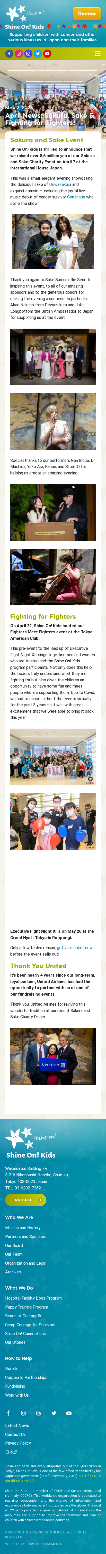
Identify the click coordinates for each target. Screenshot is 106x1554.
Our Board (14, 1245)
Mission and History (23, 1227)
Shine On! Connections (25, 1333)
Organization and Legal (25, 1263)
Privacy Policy (18, 1443)
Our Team (14, 1254)
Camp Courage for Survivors (30, 1324)
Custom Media (48, 1544)
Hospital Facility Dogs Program (33, 1298)
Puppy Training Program (26, 1307)
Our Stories (15, 1342)
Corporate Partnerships (26, 1377)
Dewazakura (60, 184)
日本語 (11, 1452)
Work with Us (17, 1395)
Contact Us (15, 1434)
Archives (13, 1272)
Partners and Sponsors (25, 1236)
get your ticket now (75, 947)
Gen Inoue (76, 197)
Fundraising (15, 1386)
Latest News (17, 1425)
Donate (23, 1200)
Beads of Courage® (23, 1315)
